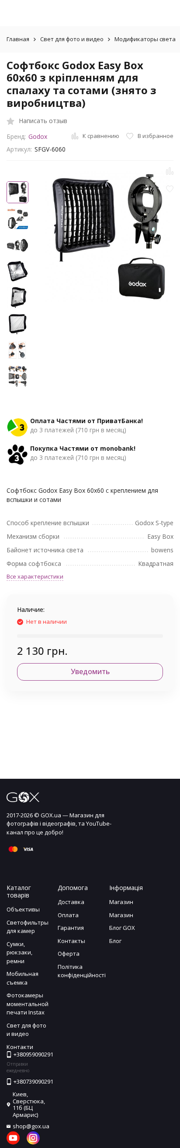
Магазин (121, 902)
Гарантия (71, 928)
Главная (18, 39)
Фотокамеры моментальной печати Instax (27, 1003)
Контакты (71, 941)
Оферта (69, 953)
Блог (115, 941)
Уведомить (90, 671)
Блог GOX (122, 928)
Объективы (23, 909)
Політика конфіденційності (82, 971)
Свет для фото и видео (72, 39)
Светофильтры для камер (27, 926)
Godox (37, 136)
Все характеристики (35, 576)
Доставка (71, 902)
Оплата (68, 915)
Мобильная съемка (22, 978)
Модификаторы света (145, 39)
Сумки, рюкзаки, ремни (19, 952)
